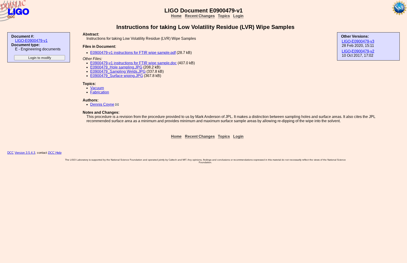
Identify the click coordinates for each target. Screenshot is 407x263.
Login (238, 16)
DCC (10, 152)
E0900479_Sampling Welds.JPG (118, 71)
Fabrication (99, 92)
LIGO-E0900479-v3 (358, 41)
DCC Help (54, 152)
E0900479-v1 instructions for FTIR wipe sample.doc (133, 63)
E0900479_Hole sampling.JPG (116, 67)
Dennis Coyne (102, 104)
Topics (224, 16)
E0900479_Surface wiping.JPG (116, 76)
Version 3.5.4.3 (25, 152)
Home (176, 16)
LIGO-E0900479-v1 (31, 41)
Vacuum (97, 88)
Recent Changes (200, 16)
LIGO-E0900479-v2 (358, 51)
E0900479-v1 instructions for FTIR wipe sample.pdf (133, 53)
